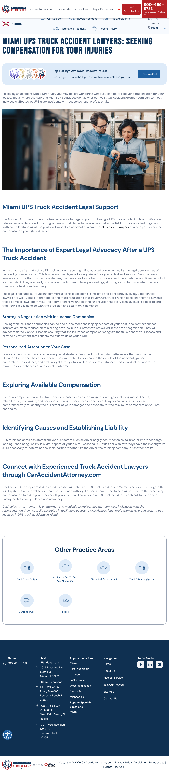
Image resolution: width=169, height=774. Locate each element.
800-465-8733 (17, 663)
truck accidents (120, 18)
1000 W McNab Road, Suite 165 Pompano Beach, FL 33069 (52, 693)
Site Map (109, 691)
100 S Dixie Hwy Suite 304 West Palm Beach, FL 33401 (52, 712)
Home (107, 664)
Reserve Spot (149, 74)
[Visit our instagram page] (159, 664)
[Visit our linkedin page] (150, 664)
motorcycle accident (73, 28)
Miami (73, 663)
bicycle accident (86, 18)
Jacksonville (77, 680)
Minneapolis (77, 697)
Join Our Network (114, 684)
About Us (109, 671)
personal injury (108, 28)
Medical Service (113, 677)
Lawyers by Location (41, 9)
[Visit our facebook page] (140, 664)
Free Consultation (131, 9)
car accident (55, 18)
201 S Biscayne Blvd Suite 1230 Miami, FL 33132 (52, 672)
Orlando (75, 674)
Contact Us (110, 698)
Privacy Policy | (124, 762)
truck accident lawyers (113, 227)
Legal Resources (103, 9)
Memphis (75, 691)
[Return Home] (14, 9)
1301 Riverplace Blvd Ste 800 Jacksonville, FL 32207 (52, 731)
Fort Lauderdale (79, 669)
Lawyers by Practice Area (73, 9)
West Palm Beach (80, 685)
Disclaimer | (141, 762)
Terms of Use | (157, 762)
